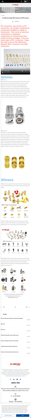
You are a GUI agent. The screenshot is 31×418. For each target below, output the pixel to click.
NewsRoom (18, 11)
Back (3, 15)
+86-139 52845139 (16, 396)
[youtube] (17, 379)
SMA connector (3, 329)
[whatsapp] (20, 379)
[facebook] (10, 379)
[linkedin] (14, 379)
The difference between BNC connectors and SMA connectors (10, 335)
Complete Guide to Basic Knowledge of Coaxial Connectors (9, 346)
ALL (15, 307)
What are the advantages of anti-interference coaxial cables (9, 340)
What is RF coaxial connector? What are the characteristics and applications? (12, 318)
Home (14, 11)
